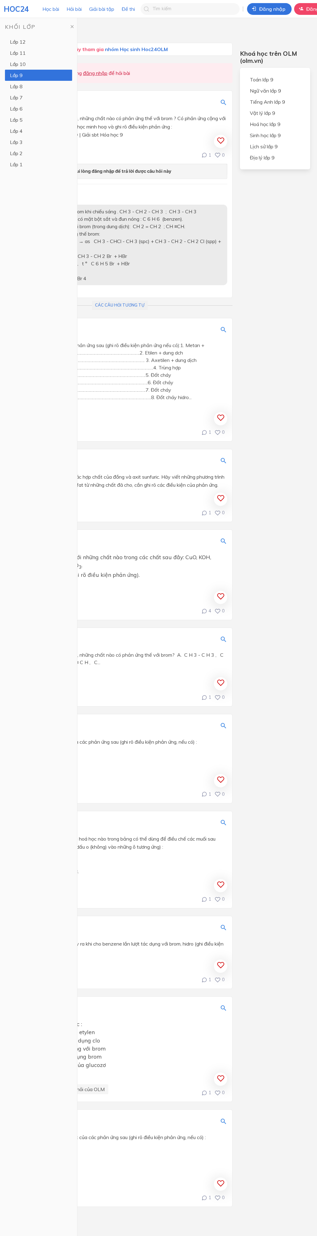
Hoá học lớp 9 (265, 124)
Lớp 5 (16, 120)
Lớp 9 (16, 75)
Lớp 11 (18, 53)
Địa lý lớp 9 (262, 157)
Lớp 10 (18, 64)
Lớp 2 (16, 153)
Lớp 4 (16, 131)
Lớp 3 (16, 142)
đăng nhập (95, 73)
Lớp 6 (16, 109)
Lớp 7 (16, 97)
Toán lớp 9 (261, 79)
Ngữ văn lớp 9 (265, 91)
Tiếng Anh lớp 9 (267, 102)
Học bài (50, 9)
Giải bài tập (101, 9)
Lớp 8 (16, 86)
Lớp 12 (18, 42)
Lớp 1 (16, 164)
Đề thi (128, 9)
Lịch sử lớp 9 (264, 146)
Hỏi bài (74, 9)
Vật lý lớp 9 (262, 113)
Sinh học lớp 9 (265, 135)
